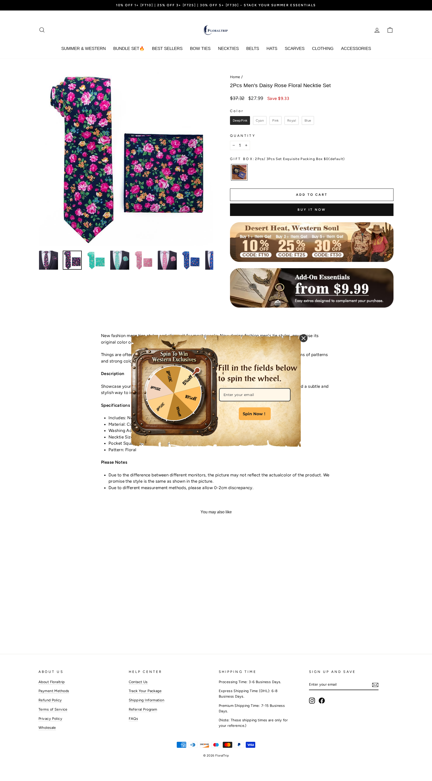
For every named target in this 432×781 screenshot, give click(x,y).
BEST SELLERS (167, 48)
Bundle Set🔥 (128, 48)
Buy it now (312, 209)
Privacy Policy (50, 718)
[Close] (304, 338)
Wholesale (47, 727)
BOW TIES (200, 48)
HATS (271, 48)
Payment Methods (53, 691)
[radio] (240, 120)
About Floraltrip (51, 682)
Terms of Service (53, 709)
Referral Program (143, 709)
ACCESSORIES (356, 48)
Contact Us (138, 682)
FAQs (133, 718)
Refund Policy (50, 700)
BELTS (252, 48)
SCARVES (294, 48)
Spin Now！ (255, 413)
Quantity (243, 136)
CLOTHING (323, 48)
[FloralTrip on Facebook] (322, 701)
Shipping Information (146, 700)
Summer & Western (83, 48)
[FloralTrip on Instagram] (312, 701)
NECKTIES (228, 48)
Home (235, 77)
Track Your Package (145, 691)
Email (224, 383)
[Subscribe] (375, 685)
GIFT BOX (287, 159)
